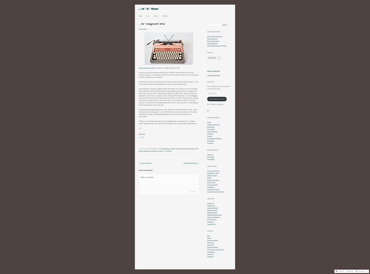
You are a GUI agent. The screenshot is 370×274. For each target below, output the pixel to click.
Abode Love (210, 203)
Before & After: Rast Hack (214, 36)
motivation (146, 151)
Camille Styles (211, 205)
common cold (180, 148)
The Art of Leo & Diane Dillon (215, 249)
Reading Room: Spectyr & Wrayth (216, 46)
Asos (208, 236)
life (154, 148)
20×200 (209, 122)
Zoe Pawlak (210, 141)
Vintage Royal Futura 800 (146, 68)
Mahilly (209, 178)
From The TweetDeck (213, 71)
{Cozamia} (210, 143)
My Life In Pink (211, 182)
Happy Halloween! (212, 43)
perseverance (154, 151)
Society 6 (209, 136)
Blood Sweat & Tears (213, 41)
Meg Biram (210, 134)
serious (161, 151)
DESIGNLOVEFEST (212, 212)
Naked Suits (210, 243)
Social (156, 16)
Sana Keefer (211, 159)
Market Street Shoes (213, 180)
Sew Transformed (212, 185)
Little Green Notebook (213, 217)
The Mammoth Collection (214, 138)
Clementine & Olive (212, 208)
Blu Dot (209, 238)
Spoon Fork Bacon (212, 247)
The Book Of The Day (213, 189)
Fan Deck (165, 16)
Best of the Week (145, 163)
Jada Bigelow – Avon (213, 173)
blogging (172, 148)
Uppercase (210, 256)
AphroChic (210, 155)
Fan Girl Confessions (213, 171)
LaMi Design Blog (212, 175)
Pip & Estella (210, 157)
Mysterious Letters (212, 240)
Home (140, 16)
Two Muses (210, 254)
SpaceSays (210, 222)
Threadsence (211, 252)
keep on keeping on (190, 148)
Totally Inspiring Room (191, 163)
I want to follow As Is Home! (217, 99)
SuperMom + (211, 187)
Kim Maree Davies (212, 131)
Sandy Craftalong (212, 39)
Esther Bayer (211, 127)
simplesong (210, 245)
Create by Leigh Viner (213, 124)
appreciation (166, 148)
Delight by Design (212, 210)
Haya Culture (211, 129)
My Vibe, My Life (212, 219)
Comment (192, 191)
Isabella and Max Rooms (214, 215)
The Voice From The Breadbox (216, 192)
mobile (141, 151)
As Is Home (148, 9)
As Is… (148, 16)
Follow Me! (210, 81)
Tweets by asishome (213, 75)
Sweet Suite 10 (211, 224)
